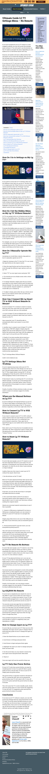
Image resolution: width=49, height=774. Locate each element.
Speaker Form (26, 5)
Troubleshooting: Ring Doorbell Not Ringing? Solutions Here (18, 713)
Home (3, 758)
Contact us (5, 756)
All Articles (5, 754)
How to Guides (17, 9)
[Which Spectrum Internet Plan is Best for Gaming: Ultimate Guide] (40, 188)
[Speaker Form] (17, 5)
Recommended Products (31, 9)
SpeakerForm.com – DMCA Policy (10, 763)
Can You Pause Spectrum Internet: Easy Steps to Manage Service (40, 147)
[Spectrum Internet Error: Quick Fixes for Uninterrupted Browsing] (40, 92)
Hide (11, 127)
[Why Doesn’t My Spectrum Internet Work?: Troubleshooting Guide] (40, 236)
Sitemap (4, 761)
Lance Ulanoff (16, 722)
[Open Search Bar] (28, 12)
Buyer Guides (7, 9)
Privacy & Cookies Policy (8, 759)
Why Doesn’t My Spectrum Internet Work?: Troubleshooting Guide (40, 248)
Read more (39, 84)
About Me (4, 752)
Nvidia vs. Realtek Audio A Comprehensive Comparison (17, 714)
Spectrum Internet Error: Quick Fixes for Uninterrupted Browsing (39, 103)
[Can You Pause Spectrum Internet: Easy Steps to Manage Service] (40, 139)
